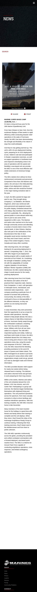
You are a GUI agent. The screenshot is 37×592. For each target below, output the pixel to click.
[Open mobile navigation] (33, 3)
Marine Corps (18, 563)
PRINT (28, 114)
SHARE (15, 114)
